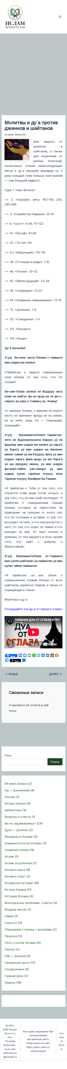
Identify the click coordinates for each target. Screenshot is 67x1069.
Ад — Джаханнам (17, 790)
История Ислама (17, 896)
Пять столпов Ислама (20, 942)
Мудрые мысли (15, 909)
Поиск (8, 755)
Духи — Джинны (16, 830)
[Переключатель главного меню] (60, 17)
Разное (10, 949)
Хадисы (10, 982)
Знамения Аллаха (17, 850)
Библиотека (13, 810)
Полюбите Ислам (61, 1041)
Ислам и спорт (15, 876)
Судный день (14, 976)
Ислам (9, 856)
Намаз (9, 916)
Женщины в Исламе (19, 836)
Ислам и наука (15, 869)
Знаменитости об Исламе (23, 843)
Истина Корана (15, 889)
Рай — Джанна (15, 956)
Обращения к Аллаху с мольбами (28, 929)
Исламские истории (19, 883)
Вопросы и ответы (18, 816)
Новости (11, 923)
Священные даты (17, 962)
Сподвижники (14, 969)
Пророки (11, 936)
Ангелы (10, 797)
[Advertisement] (33, 68)
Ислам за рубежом (18, 863)
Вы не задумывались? (20, 823)
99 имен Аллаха (16, 783)
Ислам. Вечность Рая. (11, 1033)
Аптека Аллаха (15, 803)
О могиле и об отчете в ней (28, 705)
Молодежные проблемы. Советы (28, 903)
